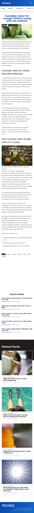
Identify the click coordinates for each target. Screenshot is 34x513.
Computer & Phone (6, 301)
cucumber (14, 254)
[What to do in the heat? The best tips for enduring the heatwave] (17, 399)
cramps (8, 254)
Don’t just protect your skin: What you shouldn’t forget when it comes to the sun (16, 489)
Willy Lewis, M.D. (7, 382)
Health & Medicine (8, 377)
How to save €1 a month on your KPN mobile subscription (16, 314)
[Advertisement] (17, 275)
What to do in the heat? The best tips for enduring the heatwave (15, 416)
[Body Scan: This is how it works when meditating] (17, 363)
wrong (3, 256)
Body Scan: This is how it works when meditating (14, 379)
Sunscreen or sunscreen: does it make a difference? (17, 452)
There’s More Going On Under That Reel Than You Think (17, 298)
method (19, 254)
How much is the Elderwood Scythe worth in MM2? (16, 306)
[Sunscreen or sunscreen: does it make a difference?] (17, 435)
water (24, 254)
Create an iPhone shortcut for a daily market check (17, 321)
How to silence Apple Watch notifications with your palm (17, 329)
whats (28, 254)
